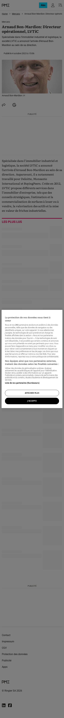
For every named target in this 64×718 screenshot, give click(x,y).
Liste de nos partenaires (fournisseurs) (22, 383)
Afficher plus (32, 393)
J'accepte (32, 401)
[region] (32, 359)
